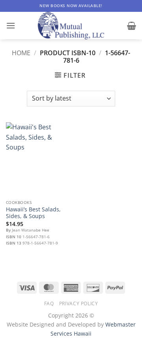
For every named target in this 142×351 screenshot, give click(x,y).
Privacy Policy (78, 303)
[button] (10, 25)
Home (21, 53)
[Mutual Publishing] (71, 25)
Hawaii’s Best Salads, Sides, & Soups (33, 213)
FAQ (49, 303)
